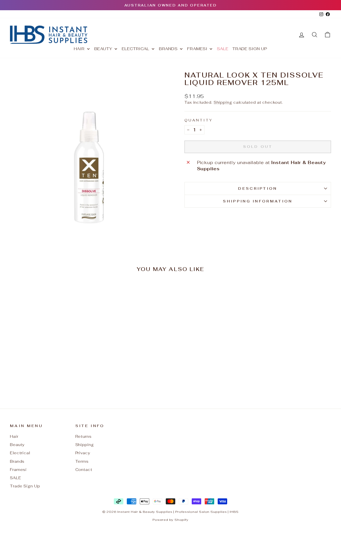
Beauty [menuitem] (103, 48)
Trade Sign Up (25, 486)
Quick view (48, 354)
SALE (15, 477)
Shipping (223, 102)
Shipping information (257, 201)
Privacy (82, 452)
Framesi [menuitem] (197, 48)
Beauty (17, 444)
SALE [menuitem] (222, 48)
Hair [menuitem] (79, 48)
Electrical (20, 452)
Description (257, 188)
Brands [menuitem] (168, 48)
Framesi (18, 469)
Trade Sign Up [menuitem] (249, 48)
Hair (14, 436)
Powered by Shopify (170, 520)
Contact (83, 469)
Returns (83, 436)
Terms (82, 461)
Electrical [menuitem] (135, 48)
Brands (17, 461)
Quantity (198, 120)
